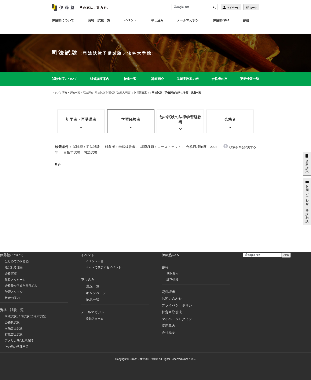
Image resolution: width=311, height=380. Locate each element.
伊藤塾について (63, 20)
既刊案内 (172, 273)
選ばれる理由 (14, 267)
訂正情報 (172, 279)
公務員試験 (12, 322)
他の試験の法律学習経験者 (180, 119)
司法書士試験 (14, 328)
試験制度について (64, 78)
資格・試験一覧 (99, 20)
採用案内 (168, 325)
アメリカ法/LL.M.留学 (19, 340)
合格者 (230, 119)
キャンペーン (96, 292)
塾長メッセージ (15, 279)
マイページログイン (177, 318)
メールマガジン (188, 20)
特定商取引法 (172, 311)
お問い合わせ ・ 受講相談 (307, 203)
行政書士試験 (14, 334)
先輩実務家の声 (188, 78)
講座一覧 (92, 286)
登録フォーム (94, 318)
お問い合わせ (172, 298)
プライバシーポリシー (178, 305)
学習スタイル (14, 291)
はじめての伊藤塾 (17, 261)
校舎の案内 (12, 297)
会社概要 (168, 332)
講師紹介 (157, 78)
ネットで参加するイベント (103, 267)
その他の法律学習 (17, 346)
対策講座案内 (99, 78)
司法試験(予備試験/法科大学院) (25, 316)
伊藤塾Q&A (221, 20)
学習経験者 (130, 119)
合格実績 (11, 273)
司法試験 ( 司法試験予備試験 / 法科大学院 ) (107, 92)
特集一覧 (130, 78)
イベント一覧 (94, 261)
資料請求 (168, 291)
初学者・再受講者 (81, 119)
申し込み (157, 20)
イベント (130, 20)
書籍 (246, 20)
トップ (55, 92)
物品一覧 (92, 299)
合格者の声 (219, 78)
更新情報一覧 (249, 78)
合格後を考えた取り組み (21, 285)
